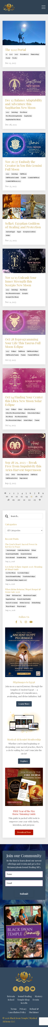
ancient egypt (10, 232)
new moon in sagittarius (14, 116)
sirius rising (36, 603)
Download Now (24, 832)
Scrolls (24, 1003)
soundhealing (21, 557)
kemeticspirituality (12, 554)
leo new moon (10, 573)
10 (7, 496)
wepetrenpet (21, 606)
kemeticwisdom (26, 554)
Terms (14, 1009)
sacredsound (10, 557)
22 (29, 499)
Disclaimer (34, 1012)
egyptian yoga (10, 599)
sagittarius (28, 116)
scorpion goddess (29, 232)
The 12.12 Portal (15, 50)
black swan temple (30, 595)
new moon (23, 112)
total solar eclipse (29, 576)
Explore (24, 761)
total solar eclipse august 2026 (16, 580)
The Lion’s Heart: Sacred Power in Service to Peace (21, 545)
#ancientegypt (10, 550)
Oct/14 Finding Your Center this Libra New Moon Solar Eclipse (24, 400)
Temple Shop (23, 999)
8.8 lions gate (16, 595)
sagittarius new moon (13, 119)
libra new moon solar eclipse (15, 413)
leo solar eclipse (23, 573)
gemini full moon (33, 177)
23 (35, 499)
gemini (23, 177)
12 (6, 54)
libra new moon (29, 409)
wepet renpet (10, 606)
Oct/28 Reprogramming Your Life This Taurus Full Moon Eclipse (23, 343)
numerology (35, 54)
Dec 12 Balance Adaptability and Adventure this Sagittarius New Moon (23, 103)
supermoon (23, 478)
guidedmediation (23, 550)
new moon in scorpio (13, 293)
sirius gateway (25, 603)
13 (22, 496)
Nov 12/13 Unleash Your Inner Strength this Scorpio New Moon (20, 281)
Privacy (23, 1009)
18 (8, 499)
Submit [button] (24, 893)
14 (27, 496)
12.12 (10, 54)
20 (19, 499)
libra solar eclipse (34, 413)
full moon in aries (11, 478)
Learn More (24, 703)
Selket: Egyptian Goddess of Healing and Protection (23, 225)
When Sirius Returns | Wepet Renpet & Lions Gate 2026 (23, 590)
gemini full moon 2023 (13, 181)
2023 (16, 54)
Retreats (11, 996)
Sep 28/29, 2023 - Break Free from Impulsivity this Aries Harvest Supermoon (23, 466)
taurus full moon (33, 355)
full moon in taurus (12, 355)
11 (12, 496)
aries (13, 474)
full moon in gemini (12, 177)
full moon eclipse (32, 351)
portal (8, 58)
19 (13, 499)
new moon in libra (21, 416)
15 (31, 496)
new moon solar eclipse (14, 420)
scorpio (25, 293)
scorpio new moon (12, 297)
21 (24, 499)
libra (20, 409)
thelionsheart (33, 557)
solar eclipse (28, 420)
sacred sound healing (13, 576)
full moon (23, 174)
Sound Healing (25, 996)
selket (8, 235)
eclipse (13, 351)
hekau (34, 550)
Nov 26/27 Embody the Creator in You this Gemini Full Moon (23, 165)
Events (36, 999)
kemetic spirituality (24, 599)
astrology (14, 112)
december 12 (24, 54)
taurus (23, 355)
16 (36, 496)
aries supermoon (23, 474)
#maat (8, 595)
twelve (14, 58)
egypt (19, 232)
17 (41, 496)
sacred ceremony (12, 603)
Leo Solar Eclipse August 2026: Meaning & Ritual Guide (23, 568)
